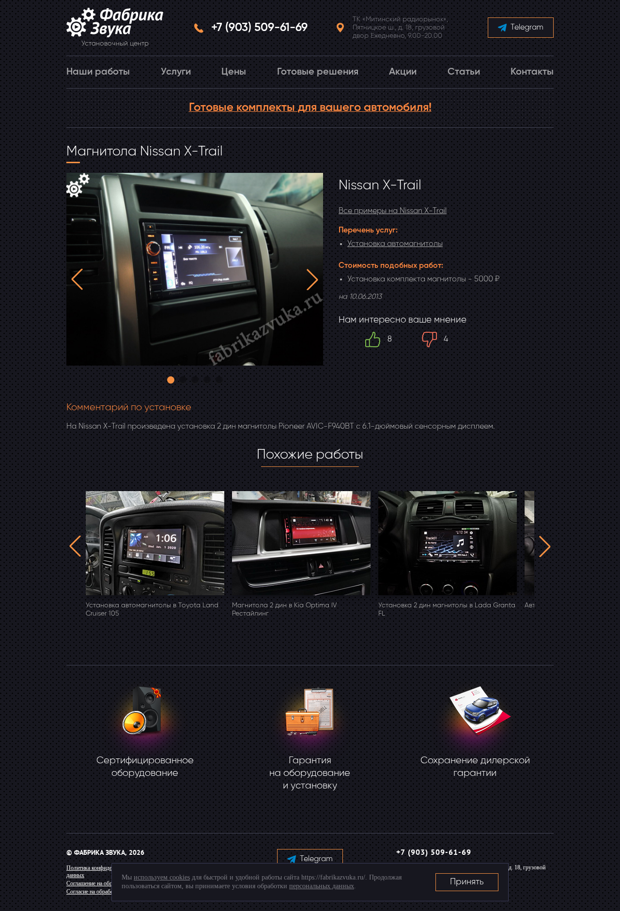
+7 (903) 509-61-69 (259, 27)
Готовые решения (317, 72)
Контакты (532, 72)
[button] (77, 279)
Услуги (176, 72)
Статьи (464, 72)
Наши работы (98, 72)
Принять (467, 882)
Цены (233, 72)
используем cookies (162, 877)
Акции (403, 72)
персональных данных (321, 886)
